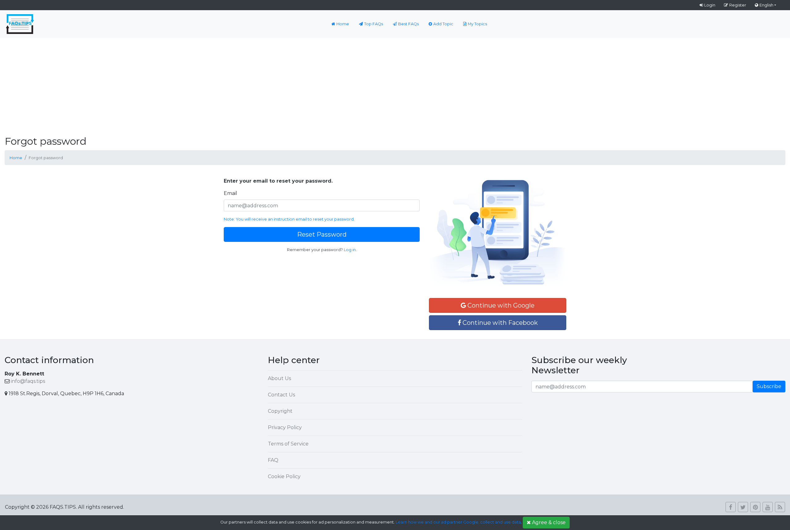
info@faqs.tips (28, 381)
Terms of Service (288, 444)
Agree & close (549, 522)
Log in (350, 249)
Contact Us (281, 395)
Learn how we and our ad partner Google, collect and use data (458, 522)
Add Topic (443, 24)
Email (230, 193)
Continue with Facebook (499, 322)
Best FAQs (408, 24)
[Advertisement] (395, 84)
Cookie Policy (284, 476)
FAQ (273, 460)
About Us (279, 378)
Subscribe (769, 386)
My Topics (477, 24)
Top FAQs (373, 24)
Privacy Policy (285, 427)
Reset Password (322, 234)
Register (737, 4)
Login (709, 4)
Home (342, 24)
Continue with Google (500, 305)
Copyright (280, 411)
